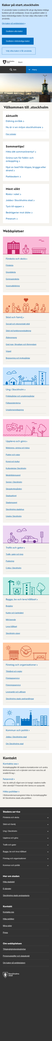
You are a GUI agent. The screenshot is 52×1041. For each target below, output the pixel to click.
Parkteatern (12, 176)
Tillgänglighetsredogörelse (14, 949)
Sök (14, 69)
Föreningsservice (13, 685)
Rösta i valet (12, 194)
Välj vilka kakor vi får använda (19, 51)
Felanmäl (8, 779)
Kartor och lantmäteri (15, 613)
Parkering (10, 561)
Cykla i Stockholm (13, 568)
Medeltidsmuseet (13, 475)
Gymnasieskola (12, 279)
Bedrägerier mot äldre (18, 212)
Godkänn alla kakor (14, 31)
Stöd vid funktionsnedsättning (18, 331)
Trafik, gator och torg (14, 554)
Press (5, 933)
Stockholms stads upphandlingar (20, 699)
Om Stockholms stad (14, 744)
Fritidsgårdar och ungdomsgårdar (20, 396)
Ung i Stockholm (15, 389)
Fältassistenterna (13, 403)
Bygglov (9, 606)
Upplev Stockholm (14, 516)
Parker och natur (13, 455)
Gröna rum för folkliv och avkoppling (20, 159)
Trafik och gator (14, 547)
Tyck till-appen (14, 206)
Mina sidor (7, 926)
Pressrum (11, 218)
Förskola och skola (16, 258)
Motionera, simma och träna (18, 448)
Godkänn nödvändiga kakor (18, 41)
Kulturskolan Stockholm (16, 468)
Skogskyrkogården (14, 489)
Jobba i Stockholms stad (19, 200)
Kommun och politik (17, 730)
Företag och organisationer (21, 664)
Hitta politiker (10, 791)
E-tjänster (7, 889)
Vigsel (8, 351)
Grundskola (11, 272)
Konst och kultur (13, 462)
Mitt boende (11, 620)
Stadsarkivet (11, 496)
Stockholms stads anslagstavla (16, 895)
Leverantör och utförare (16, 692)
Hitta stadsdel (9, 882)
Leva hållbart (11, 626)
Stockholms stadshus (15, 509)
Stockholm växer (13, 633)
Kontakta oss (10, 763)
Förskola (9, 265)
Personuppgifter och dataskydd (16, 956)
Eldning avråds (14, 121)
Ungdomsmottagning (15, 410)
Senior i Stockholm (14, 482)
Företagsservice (13, 678)
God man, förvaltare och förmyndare (21, 344)
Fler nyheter (11, 134)
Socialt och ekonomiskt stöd (18, 324)
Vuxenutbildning (13, 286)
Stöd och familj (14, 317)
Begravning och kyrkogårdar (18, 358)
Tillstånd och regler (14, 671)
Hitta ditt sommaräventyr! (20, 151)
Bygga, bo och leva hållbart (21, 599)
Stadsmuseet (11, 503)
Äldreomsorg (11, 338)
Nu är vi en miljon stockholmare (23, 127)
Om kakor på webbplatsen (13, 23)
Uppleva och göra (16, 441)
